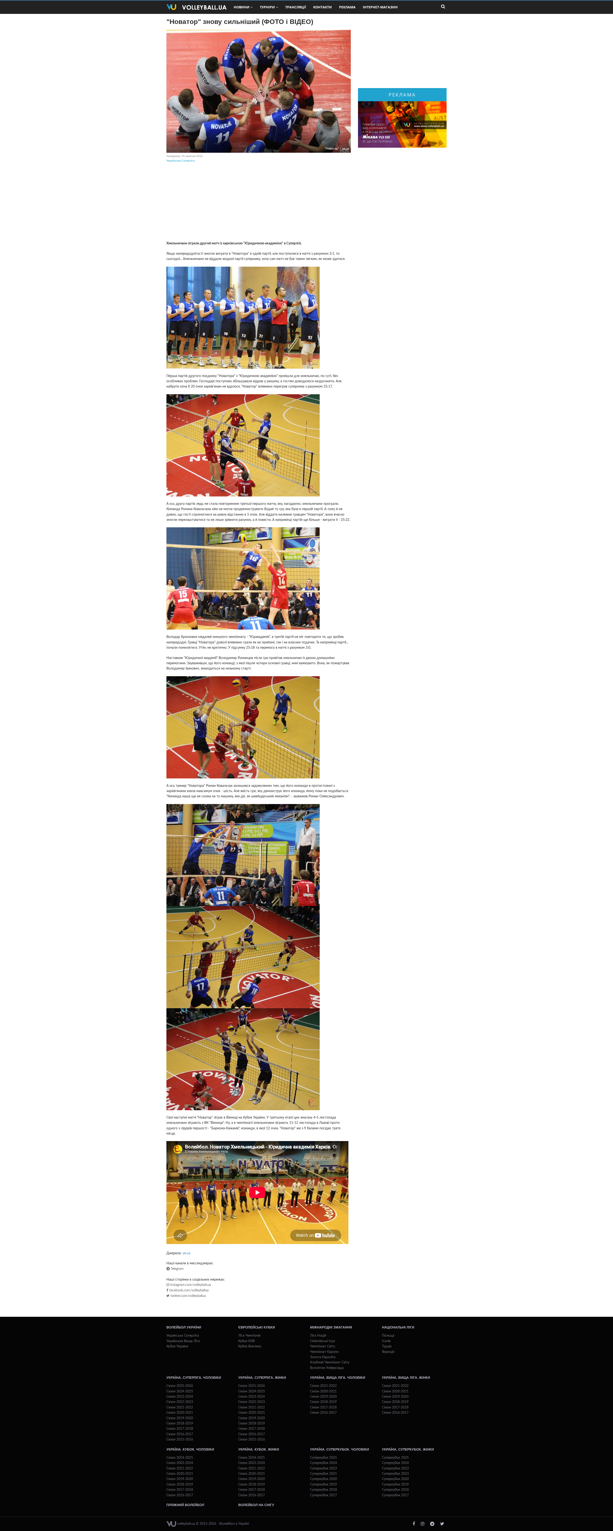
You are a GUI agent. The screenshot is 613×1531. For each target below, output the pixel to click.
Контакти (322, 7)
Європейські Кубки (256, 1327)
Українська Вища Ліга (183, 1341)
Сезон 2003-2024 (179, 1463)
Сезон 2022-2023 (179, 1402)
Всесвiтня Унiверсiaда (327, 1368)
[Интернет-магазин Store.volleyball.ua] (402, 124)
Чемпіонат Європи (324, 1352)
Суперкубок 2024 (323, 1463)
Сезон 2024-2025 (179, 1391)
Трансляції (295, 7)
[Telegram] (432, 1524)
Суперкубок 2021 (323, 1473)
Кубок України (177, 1346)
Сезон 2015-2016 (179, 1439)
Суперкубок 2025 (323, 1457)
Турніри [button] (267, 7)
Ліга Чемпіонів (249, 1335)
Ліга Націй (318, 1335)
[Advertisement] (258, 202)
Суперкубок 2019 (323, 1484)
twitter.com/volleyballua (188, 1296)
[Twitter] (442, 1524)
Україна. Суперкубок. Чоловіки (339, 1449)
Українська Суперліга (180, 160)
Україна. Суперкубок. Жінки (408, 1449)
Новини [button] (242, 7)
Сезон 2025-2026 (179, 1386)
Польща (388, 1335)
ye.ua (186, 1253)
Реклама (347, 7)
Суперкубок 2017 (323, 1495)
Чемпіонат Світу (322, 1346)
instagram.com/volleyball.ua (190, 1285)
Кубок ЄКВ (246, 1341)
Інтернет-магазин (380, 7)
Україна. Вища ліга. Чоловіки (337, 1377)
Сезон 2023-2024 (179, 1396)
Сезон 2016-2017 (179, 1434)
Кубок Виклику (249, 1346)
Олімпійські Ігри (322, 1341)
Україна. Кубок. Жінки (258, 1449)
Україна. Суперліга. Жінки (262, 1377)
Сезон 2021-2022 (179, 1407)
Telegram (177, 1269)
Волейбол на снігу (256, 1505)
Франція (388, 1352)
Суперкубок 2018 (323, 1490)
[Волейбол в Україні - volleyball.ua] (196, 7)
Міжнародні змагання (331, 1327)
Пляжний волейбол (185, 1505)
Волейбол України (183, 1327)
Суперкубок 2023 (323, 1468)
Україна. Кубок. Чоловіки (190, 1449)
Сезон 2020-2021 (179, 1412)
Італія (386, 1341)
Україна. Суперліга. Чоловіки (193, 1377)
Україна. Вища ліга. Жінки (406, 1377)
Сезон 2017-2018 (179, 1428)
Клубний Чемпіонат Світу (329, 1362)
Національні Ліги (398, 1327)
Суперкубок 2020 (323, 1479)
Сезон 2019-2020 (179, 1418)
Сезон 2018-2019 (179, 1423)
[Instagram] (422, 1524)
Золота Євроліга (322, 1357)
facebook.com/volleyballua (188, 1290)
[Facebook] (413, 1524)
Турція (387, 1346)
